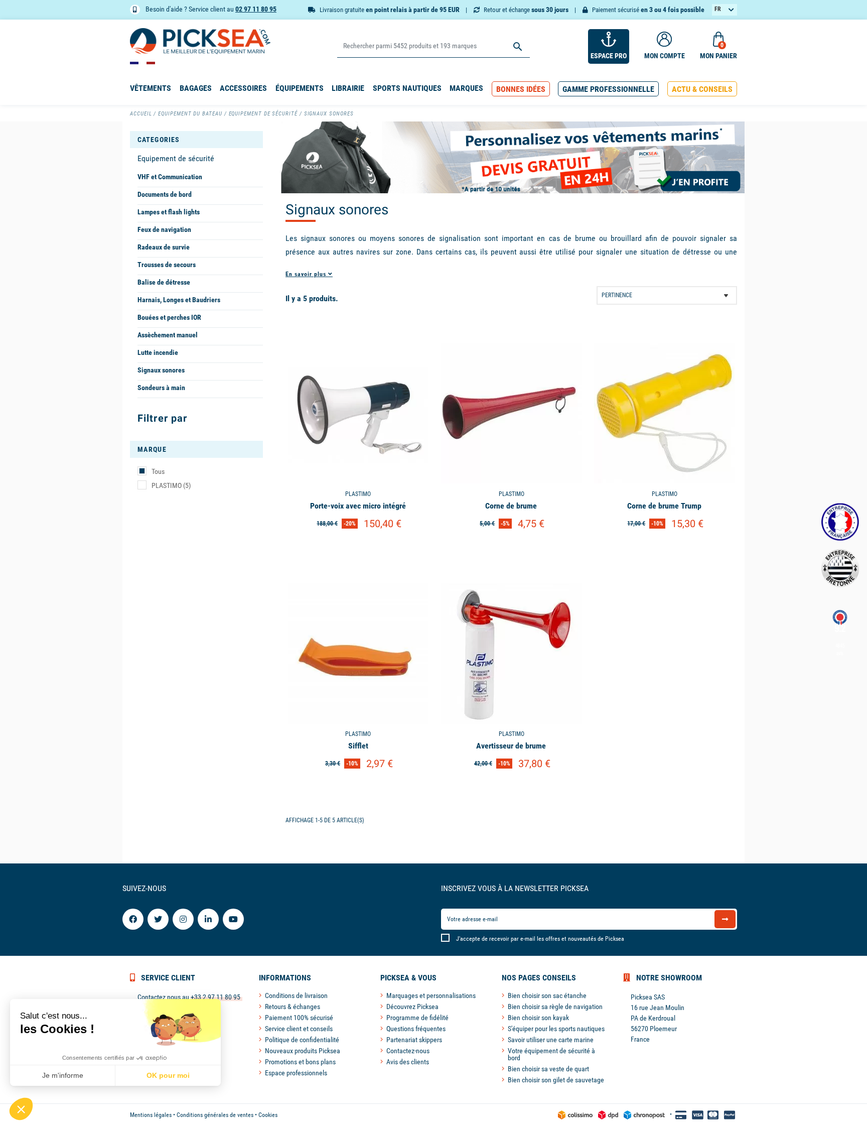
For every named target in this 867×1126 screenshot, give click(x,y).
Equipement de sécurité (175, 158)
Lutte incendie (157, 352)
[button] (521, 89)
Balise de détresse (163, 282)
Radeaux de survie (163, 247)
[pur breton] (840, 568)
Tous (158, 471)
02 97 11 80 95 (255, 9)
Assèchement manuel (167, 335)
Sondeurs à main (161, 388)
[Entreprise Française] (840, 522)
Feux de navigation (164, 229)
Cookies (267, 1114)
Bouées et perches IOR (169, 317)
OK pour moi (168, 1075)
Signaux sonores (161, 370)
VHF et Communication (169, 177)
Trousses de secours (166, 265)
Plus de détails (358, 549)
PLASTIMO (171, 485)
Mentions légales (151, 1114)
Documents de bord (164, 194)
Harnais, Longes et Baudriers (178, 300)
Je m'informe (62, 1075)
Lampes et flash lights (168, 212)
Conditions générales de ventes (215, 1114)
